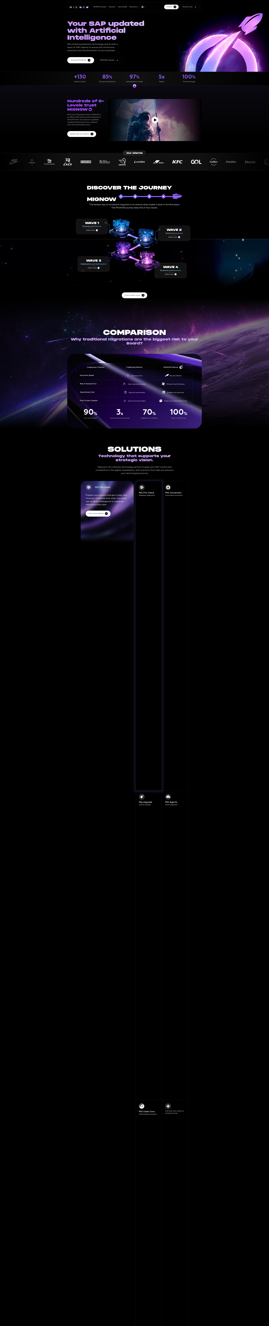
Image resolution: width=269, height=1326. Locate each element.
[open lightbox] (155, 120)
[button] (134, 7)
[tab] (148, 635)
